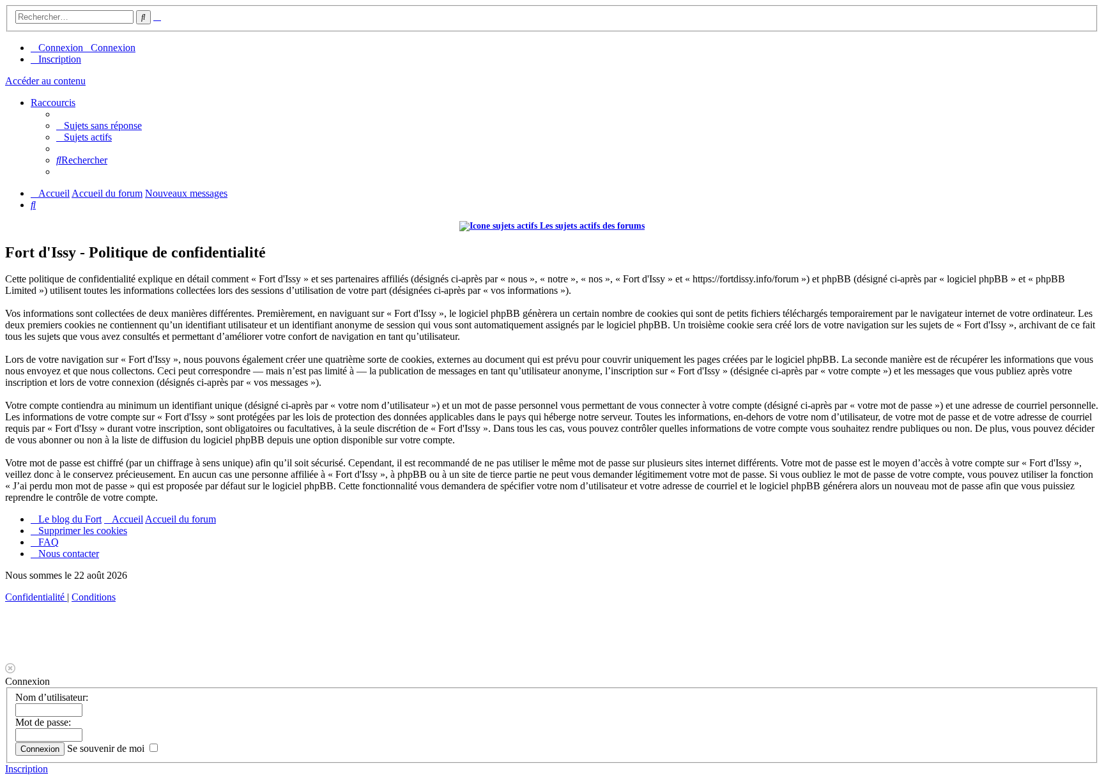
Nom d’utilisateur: (51, 697)
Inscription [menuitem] (59, 59)
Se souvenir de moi (107, 748)
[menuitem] (99, 125)
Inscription (26, 768)
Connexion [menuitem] (60, 47)
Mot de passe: (43, 722)
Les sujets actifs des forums (591, 226)
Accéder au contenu (45, 80)
